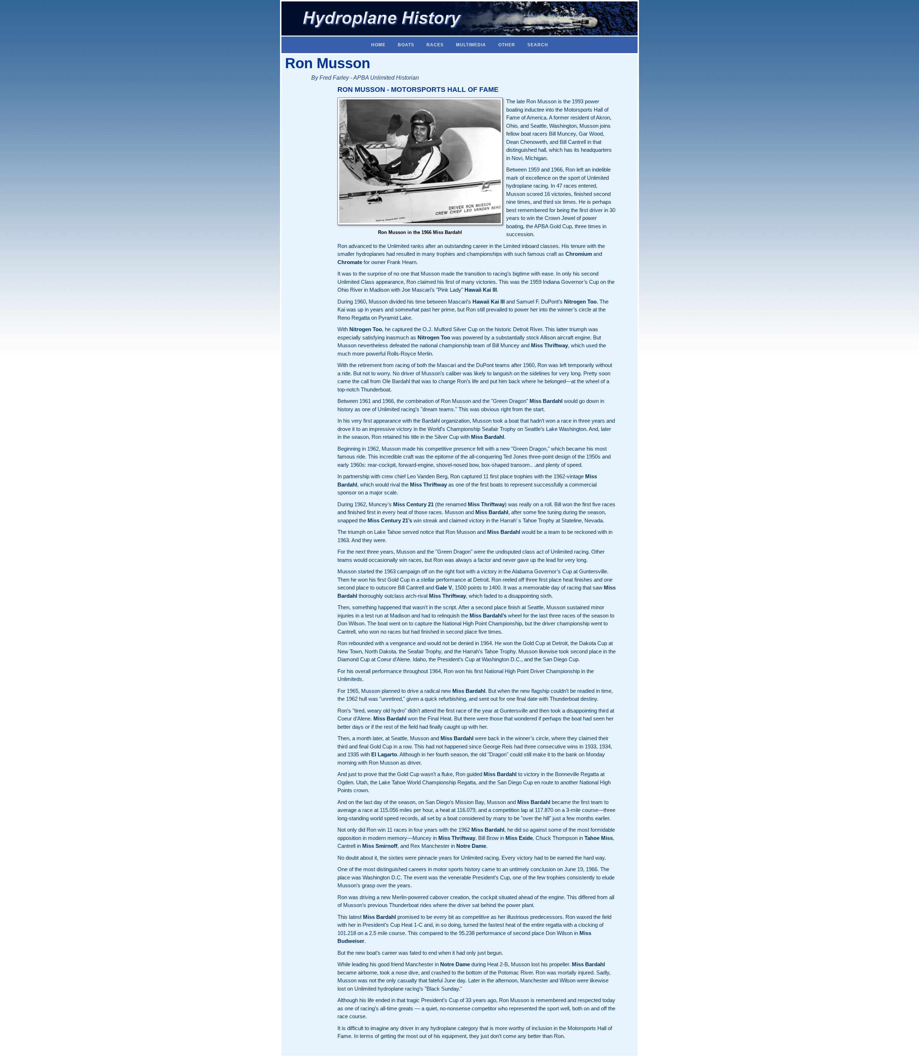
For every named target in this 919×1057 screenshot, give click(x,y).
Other (506, 44)
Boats (406, 44)
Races (435, 44)
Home (378, 44)
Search (537, 44)
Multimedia (471, 44)
